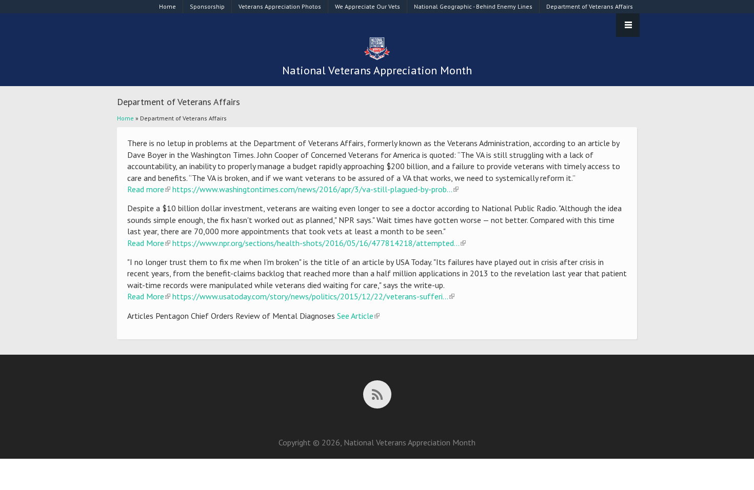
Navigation (628, 25)
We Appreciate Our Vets (367, 6)
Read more (148, 189)
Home (167, 6)
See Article (358, 316)
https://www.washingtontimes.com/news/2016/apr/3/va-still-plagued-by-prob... (315, 189)
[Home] (377, 58)
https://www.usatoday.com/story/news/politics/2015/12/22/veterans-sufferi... (313, 296)
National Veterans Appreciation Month (377, 70)
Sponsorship (207, 6)
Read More (148, 243)
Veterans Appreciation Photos (280, 6)
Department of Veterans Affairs (589, 6)
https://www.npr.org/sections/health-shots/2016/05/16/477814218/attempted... (319, 243)
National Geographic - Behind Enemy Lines (473, 6)
